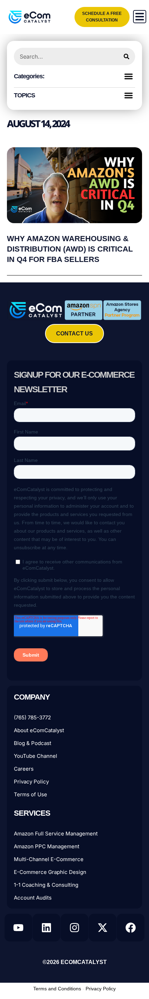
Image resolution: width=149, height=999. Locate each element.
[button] (128, 76)
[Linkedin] (46, 927)
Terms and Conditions (57, 988)
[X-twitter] (102, 927)
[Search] (126, 56)
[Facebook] (130, 927)
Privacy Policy (101, 988)
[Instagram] (74, 927)
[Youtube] (18, 927)
